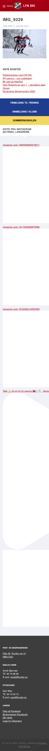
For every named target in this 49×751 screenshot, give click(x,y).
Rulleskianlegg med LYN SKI (17, 75)
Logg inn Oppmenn (12, 720)
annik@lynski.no (19, 677)
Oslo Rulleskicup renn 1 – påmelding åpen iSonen (24, 86)
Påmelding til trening (24, 102)
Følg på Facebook (12, 711)
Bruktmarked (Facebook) (15, 714)
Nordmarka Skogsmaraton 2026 (19, 91)
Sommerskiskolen (24, 120)
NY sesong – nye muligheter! (17, 78)
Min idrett (7, 717)
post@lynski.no (18, 697)
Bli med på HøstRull (13, 81)
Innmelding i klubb (24, 111)
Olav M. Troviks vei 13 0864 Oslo (14, 655)
